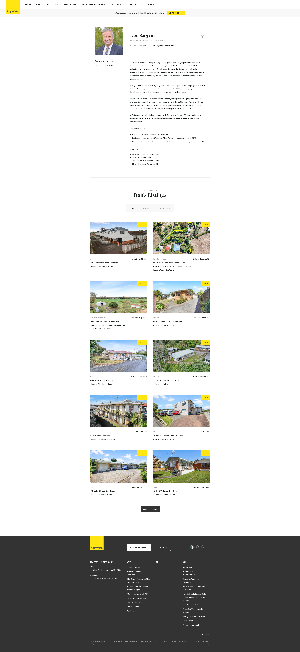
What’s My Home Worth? (93, 4)
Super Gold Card (190, 621)
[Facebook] (202, 37)
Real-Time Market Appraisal (195, 605)
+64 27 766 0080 (140, 45)
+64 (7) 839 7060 (99, 575)
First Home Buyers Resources (135, 573)
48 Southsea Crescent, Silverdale (167, 321)
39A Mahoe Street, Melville (101, 380)
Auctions (130, 611)
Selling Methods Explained (194, 616)
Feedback (182, 641)
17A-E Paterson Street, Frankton (104, 262)
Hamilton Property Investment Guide (191, 573)
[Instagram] (202, 547)
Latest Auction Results (136, 598)
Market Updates (134, 602)
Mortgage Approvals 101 (137, 594)
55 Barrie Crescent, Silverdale (166, 380)
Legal (174, 641)
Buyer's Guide (133, 606)
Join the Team (136, 4)
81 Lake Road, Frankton (100, 435)
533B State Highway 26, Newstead (104, 321)
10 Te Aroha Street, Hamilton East (168, 435)
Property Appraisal (191, 625)
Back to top (206, 634)
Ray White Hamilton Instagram (199, 641)
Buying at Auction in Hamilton (191, 580)
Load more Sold (150, 509)
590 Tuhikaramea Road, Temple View (169, 262)
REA (209, 645)
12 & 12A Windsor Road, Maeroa (167, 491)
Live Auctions (70, 4)
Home (28, 4)
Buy (129, 561)
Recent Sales (188, 567)
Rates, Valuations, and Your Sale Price (194, 588)
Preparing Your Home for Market (193, 610)
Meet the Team (117, 4)
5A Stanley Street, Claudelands (103, 491)
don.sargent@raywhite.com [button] (163, 45)
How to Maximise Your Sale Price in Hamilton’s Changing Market (195, 597)
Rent (47, 4)
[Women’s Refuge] (192, 548)
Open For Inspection (135, 567)
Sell (184, 561)
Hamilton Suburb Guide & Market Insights (137, 588)
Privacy (167, 641)
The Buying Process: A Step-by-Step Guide (139, 580)
